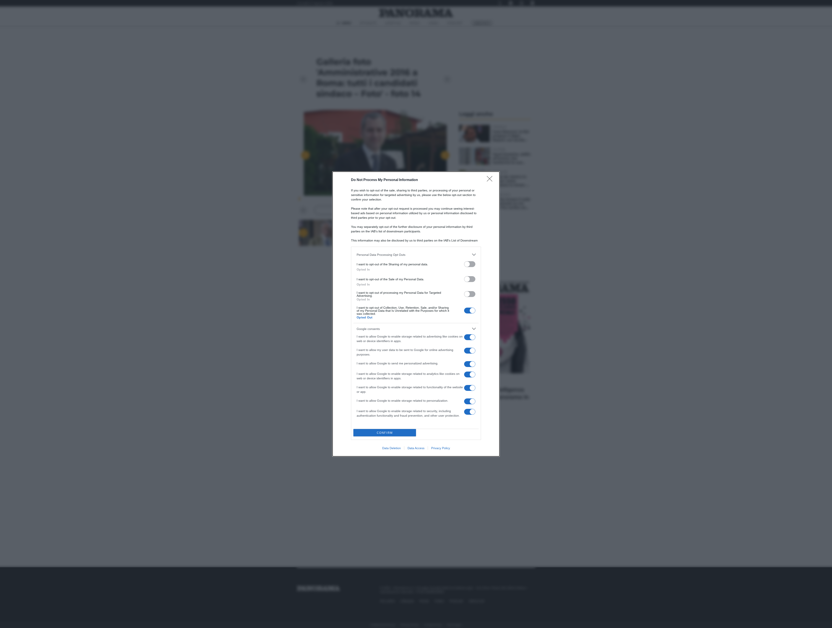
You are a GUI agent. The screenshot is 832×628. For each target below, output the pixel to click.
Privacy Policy (440, 448)
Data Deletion (391, 448)
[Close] (491, 180)
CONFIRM (385, 432)
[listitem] (416, 254)
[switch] (469, 264)
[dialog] (416, 314)
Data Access (416, 448)
